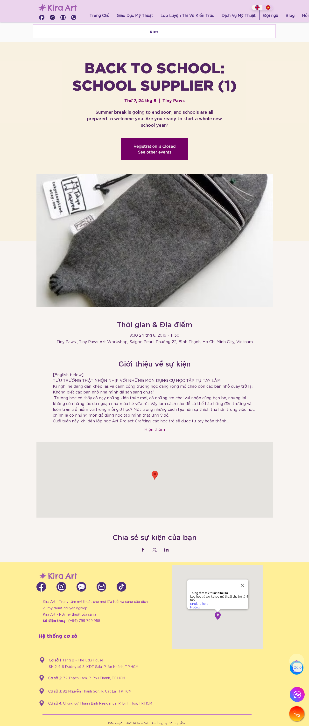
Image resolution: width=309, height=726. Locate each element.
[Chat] (297, 694)
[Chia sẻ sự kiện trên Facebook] (142, 550)
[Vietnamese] (267, 7)
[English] (257, 7)
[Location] (42, 660)
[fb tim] (41, 17)
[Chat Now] (296, 677)
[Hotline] (296, 713)
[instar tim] (52, 17)
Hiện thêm (154, 429)
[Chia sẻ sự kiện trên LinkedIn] (166, 550)
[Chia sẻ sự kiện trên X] (154, 550)
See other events (154, 151)
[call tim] (73, 17)
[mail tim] (63, 17)
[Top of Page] (296, 661)
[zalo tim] (81, 587)
